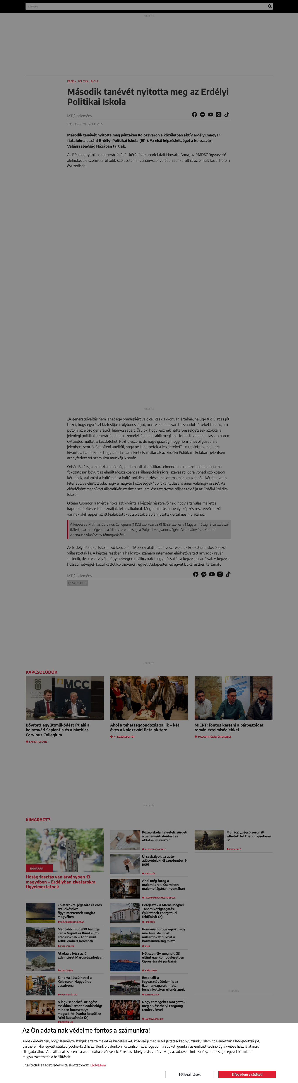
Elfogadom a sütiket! (247, 1074)
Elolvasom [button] (98, 1065)
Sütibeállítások (189, 1074)
